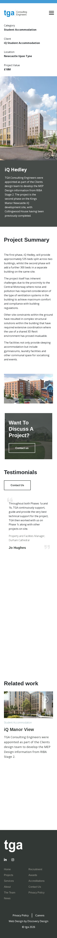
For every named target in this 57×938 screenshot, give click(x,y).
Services (9, 880)
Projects (8, 875)
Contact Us (17, 485)
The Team (9, 892)
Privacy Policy (36, 892)
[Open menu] (51, 13)
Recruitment (35, 869)
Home (7, 869)
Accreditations (36, 880)
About (7, 886)
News (7, 898)
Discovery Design (37, 921)
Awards (32, 875)
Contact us (21, 448)
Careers (39, 915)
